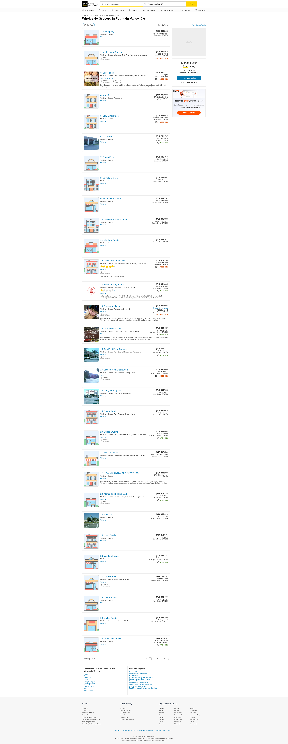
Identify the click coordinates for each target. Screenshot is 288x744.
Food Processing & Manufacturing (137, 55)
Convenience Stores (132, 331)
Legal (169, 730)
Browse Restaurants (127, 719)
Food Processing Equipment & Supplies (143, 688)
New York (193, 713)
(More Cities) (173, 704)
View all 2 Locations (161, 308)
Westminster (88, 690)
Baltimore (162, 713)
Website (103, 37)
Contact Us (86, 710)
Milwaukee (193, 710)
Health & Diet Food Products (123, 76)
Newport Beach (89, 681)
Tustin (86, 688)
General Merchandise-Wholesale (140, 684)
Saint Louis (193, 724)
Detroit (176, 708)
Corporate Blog (87, 715)
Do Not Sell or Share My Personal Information (138, 730)
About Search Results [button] (199, 25)
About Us (85, 708)
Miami (192, 708)
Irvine (86, 674)
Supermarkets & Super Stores (135, 497)
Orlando (192, 717)
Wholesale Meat (119, 55)
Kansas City (178, 715)
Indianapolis (178, 713)
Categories (124, 717)
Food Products (119, 373)
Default (165, 25)
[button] (201, 4)
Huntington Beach (90, 683)
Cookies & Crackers (129, 287)
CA (90, 15)
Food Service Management (123, 352)
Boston (161, 715)
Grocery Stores (128, 309)
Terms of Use (160, 730)
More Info (110, 78)
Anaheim (87, 676)
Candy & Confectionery (140, 435)
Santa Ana (87, 678)
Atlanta (161, 708)
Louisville (177, 722)
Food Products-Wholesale (146, 263)
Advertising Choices (89, 717)
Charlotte (162, 717)
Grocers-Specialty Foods (142, 76)
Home (84, 15)
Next (168, 658)
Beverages (117, 287)
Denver (161, 724)
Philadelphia (194, 719)
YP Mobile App (125, 713)
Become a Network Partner (91, 719)
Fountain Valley (98, 15)
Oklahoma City (195, 715)
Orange (86, 679)
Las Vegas (177, 717)
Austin (161, 710)
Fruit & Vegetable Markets (138, 686)
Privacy (117, 730)
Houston (177, 710)
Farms (116, 579)
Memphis (177, 724)
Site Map (123, 715)
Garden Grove (89, 687)
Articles (123, 708)
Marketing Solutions (89, 722)
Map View (90, 25)
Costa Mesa (88, 685)
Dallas (161, 722)
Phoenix (192, 722)
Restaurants (118, 98)
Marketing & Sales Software (91, 724)
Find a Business (125, 710)
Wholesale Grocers (106, 34)
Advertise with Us (88, 713)
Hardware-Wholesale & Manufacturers (126, 455)
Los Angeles (178, 719)
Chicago (161, 719)
